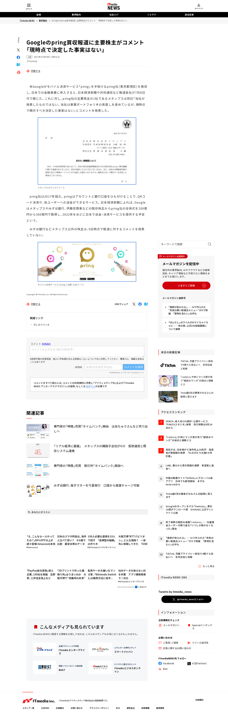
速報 (38, 14)
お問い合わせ (77, 707)
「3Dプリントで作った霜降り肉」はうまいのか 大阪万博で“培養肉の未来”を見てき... (71, 574)
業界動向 (76, 14)
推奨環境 (160, 707)
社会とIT (114, 14)
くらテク (151, 14)
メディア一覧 (28, 707)
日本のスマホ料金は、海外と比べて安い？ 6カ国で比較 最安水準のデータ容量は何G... (71, 540)
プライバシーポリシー (99, 707)
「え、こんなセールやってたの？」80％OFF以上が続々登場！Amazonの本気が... (41, 540)
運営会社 (131, 707)
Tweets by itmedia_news (175, 592)
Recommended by (126, 586)
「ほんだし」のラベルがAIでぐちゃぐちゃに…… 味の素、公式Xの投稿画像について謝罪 (188, 325)
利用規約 (199, 699)
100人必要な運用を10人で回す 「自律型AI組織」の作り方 (101, 540)
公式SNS (45, 707)
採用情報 (145, 707)
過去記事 (189, 14)
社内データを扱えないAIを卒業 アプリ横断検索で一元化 (132, 574)
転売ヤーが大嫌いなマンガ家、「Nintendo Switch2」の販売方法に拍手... (102, 574)
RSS (118, 707)
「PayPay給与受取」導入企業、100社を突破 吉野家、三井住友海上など (41, 574)
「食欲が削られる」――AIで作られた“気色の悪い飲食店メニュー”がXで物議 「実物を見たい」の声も (188, 310)
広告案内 (60, 707)
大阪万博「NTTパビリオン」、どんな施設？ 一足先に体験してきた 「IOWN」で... (132, 540)
